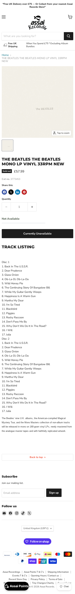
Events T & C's (19, 575)
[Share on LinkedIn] (17, 192)
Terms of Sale (55, 579)
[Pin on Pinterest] (24, 192)
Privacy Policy (38, 579)
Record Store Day (18, 579)
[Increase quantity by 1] (32, 206)
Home (5, 55)
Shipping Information (58, 572)
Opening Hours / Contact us (45, 575)
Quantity (6, 199)
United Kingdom (35, 528)
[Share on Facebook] (4, 192)
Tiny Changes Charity (43, 583)
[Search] (68, 36)
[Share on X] (11, 192)
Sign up (54, 493)
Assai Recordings (11, 572)
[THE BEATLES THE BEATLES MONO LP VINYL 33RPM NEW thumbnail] (7, 145)
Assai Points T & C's (34, 572)
